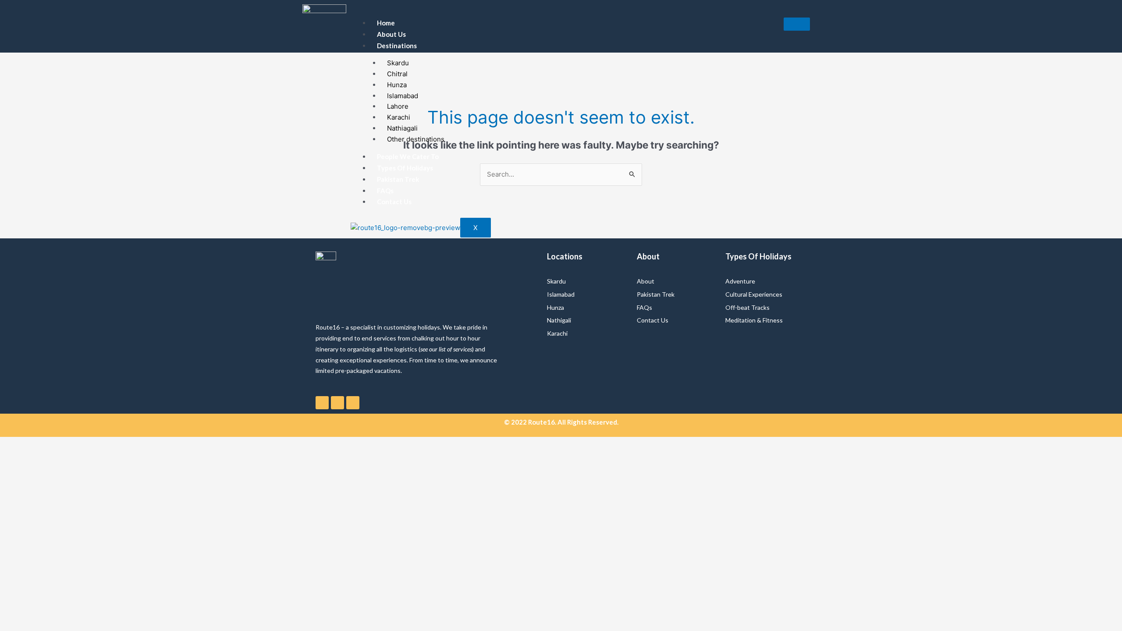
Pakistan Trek (398, 179)
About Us (391, 34)
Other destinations (415, 139)
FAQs (385, 191)
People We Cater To (408, 156)
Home (386, 23)
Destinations (397, 46)
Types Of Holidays (405, 168)
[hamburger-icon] (797, 24)
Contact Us (394, 202)
